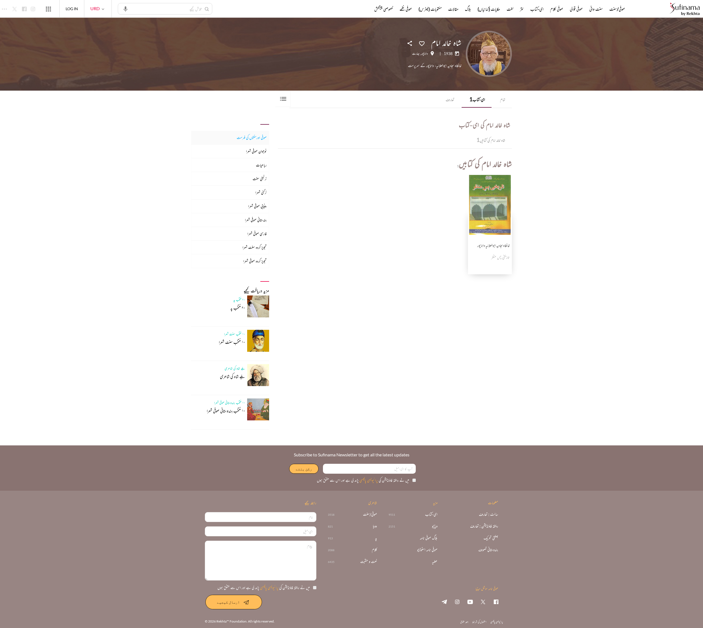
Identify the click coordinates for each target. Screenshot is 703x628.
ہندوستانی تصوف (488, 550)
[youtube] (470, 601)
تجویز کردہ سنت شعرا (254, 247)
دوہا (375, 526)
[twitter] (483, 601)
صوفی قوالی (576, 9)
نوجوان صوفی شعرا (256, 151)
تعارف (450, 99)
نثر (522, 9)
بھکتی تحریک (491, 538)
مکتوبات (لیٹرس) (430, 9)
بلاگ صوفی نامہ (428, 538)
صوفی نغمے (406, 9)
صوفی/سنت (617, 9)
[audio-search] (125, 8)
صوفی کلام (556, 9)
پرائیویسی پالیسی (368, 480)
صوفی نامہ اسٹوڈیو (427, 550)
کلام (374, 550)
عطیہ (434, 561)
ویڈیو (434, 526)
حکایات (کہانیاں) (489, 9)
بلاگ (468, 9)
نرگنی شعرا (261, 192)
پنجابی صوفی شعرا (257, 206)
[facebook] (496, 601)
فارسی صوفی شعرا (257, 233)
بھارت (416, 53)
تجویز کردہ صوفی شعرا (255, 261)
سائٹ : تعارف (488, 514)
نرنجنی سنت (260, 178)
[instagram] (457, 601)
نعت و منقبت (368, 561)
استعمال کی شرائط (479, 622)
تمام (502, 99)
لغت (510, 9)
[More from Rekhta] (48, 9)
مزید (365, 9)
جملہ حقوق (464, 622)
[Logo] (684, 9)
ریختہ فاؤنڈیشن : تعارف (484, 526)
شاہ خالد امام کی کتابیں (490, 139)
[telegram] (444, 601)
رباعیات (261, 165)
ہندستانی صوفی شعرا (256, 219)
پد (376, 538)
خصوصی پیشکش (383, 9)
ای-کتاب (477, 99)
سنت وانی (596, 9)
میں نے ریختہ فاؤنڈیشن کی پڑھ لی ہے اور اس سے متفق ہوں (363, 480)
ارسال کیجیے (228, 602)
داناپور (424, 53)
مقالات (453, 9)
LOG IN (72, 8)
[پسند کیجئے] (422, 43)
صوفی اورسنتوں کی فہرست (252, 137)
